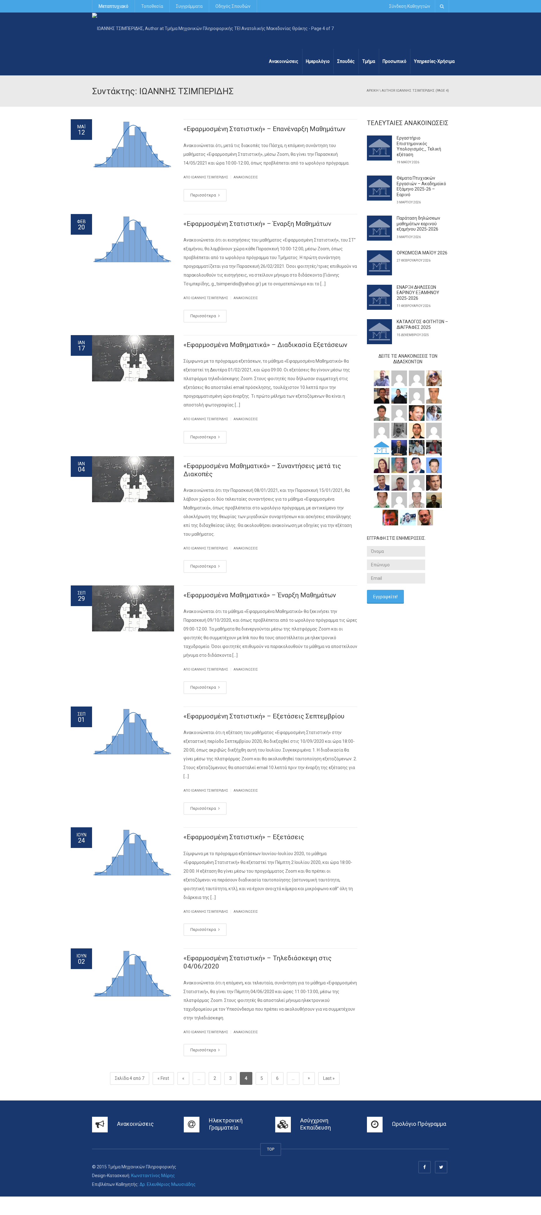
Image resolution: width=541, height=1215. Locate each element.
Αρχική (373, 91)
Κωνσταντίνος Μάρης (153, 1175)
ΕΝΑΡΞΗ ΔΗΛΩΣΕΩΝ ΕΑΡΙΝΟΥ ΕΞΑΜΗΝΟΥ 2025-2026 (418, 293)
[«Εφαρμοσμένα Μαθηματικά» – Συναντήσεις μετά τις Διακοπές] (133, 479)
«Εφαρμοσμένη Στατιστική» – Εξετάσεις (243, 837)
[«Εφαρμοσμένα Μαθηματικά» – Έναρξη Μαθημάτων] (133, 608)
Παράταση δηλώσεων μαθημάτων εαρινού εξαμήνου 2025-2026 (418, 224)
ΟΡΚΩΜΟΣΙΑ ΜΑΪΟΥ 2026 (422, 252)
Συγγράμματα (189, 6)
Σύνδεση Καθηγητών (409, 6)
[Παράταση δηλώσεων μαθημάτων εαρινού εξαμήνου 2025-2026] (379, 228)
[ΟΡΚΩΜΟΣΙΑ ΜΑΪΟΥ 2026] (379, 262)
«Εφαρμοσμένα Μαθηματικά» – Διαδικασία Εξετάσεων (265, 345)
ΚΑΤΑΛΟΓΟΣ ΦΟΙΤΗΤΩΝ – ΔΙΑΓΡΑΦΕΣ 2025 (422, 324)
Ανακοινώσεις (283, 61)
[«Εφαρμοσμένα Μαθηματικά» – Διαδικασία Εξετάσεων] (133, 358)
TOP (270, 1149)
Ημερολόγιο (318, 61)
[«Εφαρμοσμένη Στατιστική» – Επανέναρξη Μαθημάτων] (133, 145)
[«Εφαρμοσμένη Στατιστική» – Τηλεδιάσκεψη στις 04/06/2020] (133, 974)
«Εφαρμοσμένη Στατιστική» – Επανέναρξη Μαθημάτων (264, 129)
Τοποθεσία (152, 6)
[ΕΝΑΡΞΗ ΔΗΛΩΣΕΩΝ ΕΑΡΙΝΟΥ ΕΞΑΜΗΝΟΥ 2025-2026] (379, 297)
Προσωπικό (394, 61)
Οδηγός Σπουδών (232, 6)
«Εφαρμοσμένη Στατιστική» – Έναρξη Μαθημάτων (257, 223)
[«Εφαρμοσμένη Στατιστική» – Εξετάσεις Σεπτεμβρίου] (133, 732)
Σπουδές (346, 61)
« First (163, 1078)
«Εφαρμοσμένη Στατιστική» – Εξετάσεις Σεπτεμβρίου (263, 716)
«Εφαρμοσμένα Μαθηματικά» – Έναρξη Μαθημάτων (259, 595)
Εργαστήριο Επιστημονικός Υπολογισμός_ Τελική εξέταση (419, 146)
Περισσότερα (203, 195)
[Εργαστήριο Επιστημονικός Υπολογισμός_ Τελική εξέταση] (379, 148)
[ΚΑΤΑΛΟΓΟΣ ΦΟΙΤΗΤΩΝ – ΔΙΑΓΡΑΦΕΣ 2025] (379, 331)
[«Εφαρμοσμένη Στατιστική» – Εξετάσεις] (133, 853)
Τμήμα (368, 61)
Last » (329, 1078)
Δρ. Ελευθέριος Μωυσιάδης (168, 1184)
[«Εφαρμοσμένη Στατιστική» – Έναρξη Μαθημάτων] (133, 239)
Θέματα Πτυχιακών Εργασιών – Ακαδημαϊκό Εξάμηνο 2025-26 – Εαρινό (421, 186)
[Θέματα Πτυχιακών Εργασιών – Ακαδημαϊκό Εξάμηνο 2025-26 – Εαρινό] (379, 188)
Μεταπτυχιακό (113, 6)
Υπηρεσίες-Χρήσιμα (434, 61)
